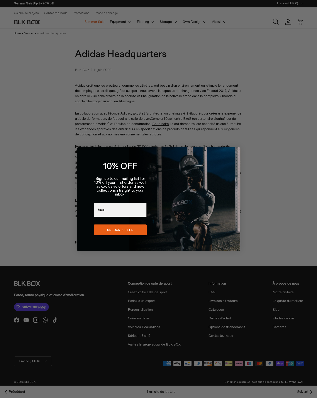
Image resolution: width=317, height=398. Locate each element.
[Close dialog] (236, 152)
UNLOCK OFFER (120, 230)
